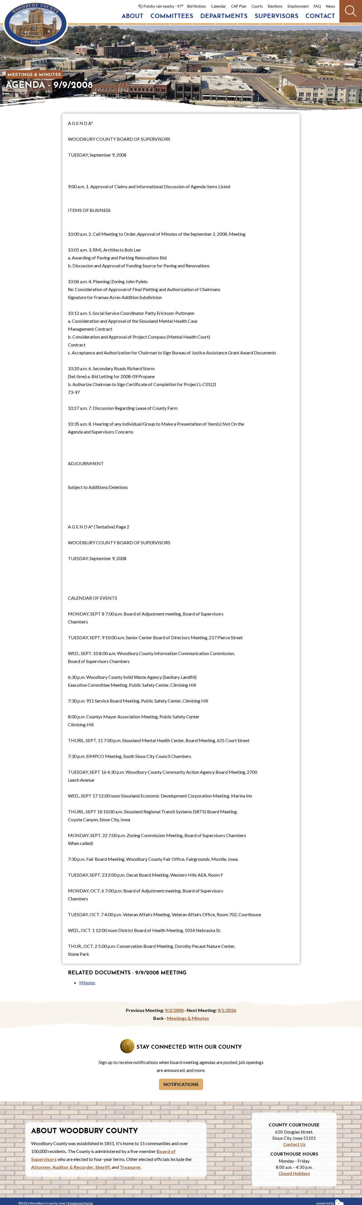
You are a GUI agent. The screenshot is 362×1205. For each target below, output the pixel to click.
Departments (223, 16)
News (330, 6)
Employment (298, 6)
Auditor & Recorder (73, 1167)
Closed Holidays (294, 1173)
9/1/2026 (226, 1010)
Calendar (218, 6)
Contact (320, 16)
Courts (257, 6)
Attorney (41, 1167)
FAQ (317, 6)
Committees (171, 16)
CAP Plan (238, 6)
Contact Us (294, 1144)
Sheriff (102, 1167)
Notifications (181, 1084)
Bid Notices (196, 6)
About (132, 16)
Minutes (87, 982)
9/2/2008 (174, 1010)
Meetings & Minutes (34, 75)
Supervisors (276, 16)
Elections (275, 6)
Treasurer (130, 1167)
